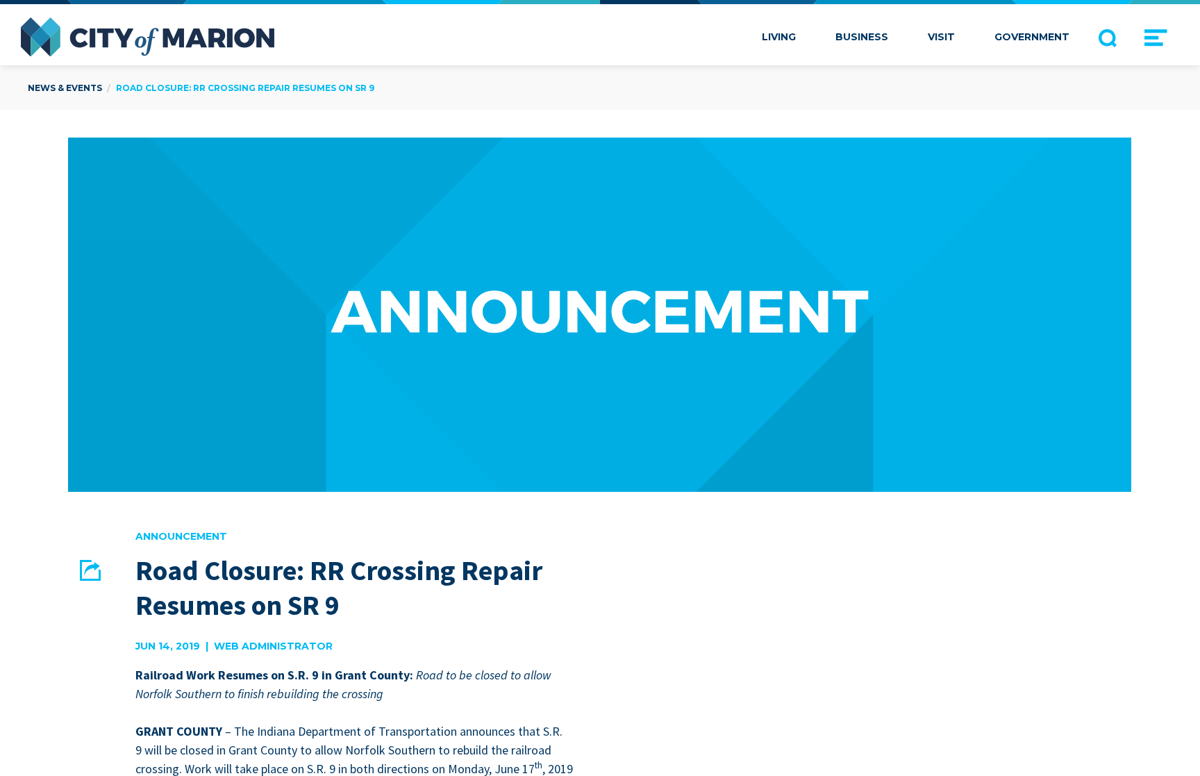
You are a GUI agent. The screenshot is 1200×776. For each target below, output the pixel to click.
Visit (941, 37)
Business (861, 37)
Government (1031, 37)
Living (779, 37)
